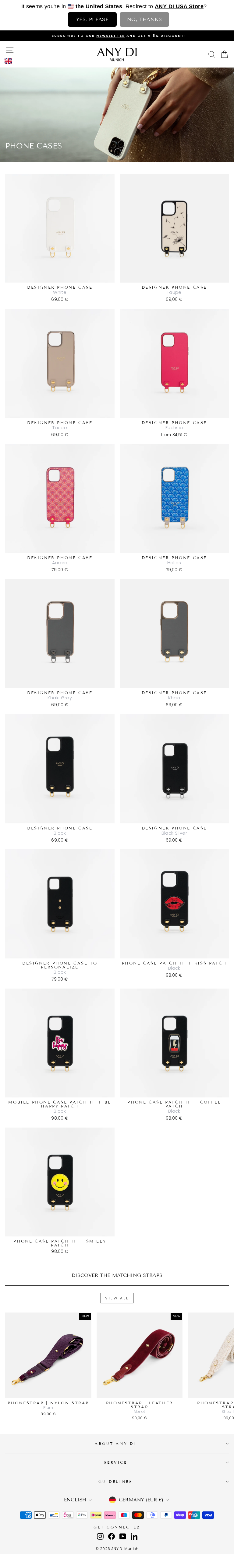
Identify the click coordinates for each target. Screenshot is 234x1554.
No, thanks (144, 19)
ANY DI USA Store (179, 6)
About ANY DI (115, 1443)
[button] (10, 61)
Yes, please (92, 19)
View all (117, 1298)
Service (115, 1462)
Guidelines (115, 1481)
